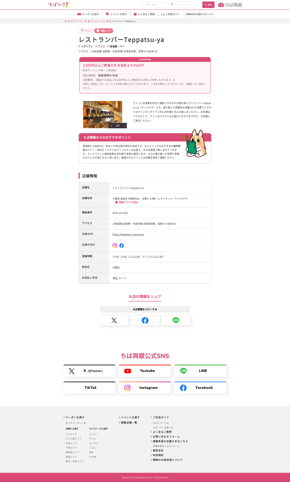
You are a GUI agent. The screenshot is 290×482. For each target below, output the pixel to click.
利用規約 (158, 455)
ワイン (101, 46)
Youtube (147, 371)
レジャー (93, 434)
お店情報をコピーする (145, 309)
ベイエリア (71, 434)
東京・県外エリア (75, 461)
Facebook (204, 388)
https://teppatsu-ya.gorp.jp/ (128, 234)
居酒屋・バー (117, 46)
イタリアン (87, 46)
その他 (92, 457)
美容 (91, 452)
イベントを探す (130, 417)
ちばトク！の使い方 (163, 427)
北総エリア (71, 443)
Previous (111, 126)
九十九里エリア (74, 439)
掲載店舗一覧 (129, 422)
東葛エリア (71, 457)
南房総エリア (72, 452)
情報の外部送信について (168, 460)
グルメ (92, 439)
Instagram (148, 388)
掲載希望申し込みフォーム (166, 446)
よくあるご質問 (162, 432)
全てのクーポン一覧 (76, 423)
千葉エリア (71, 448)
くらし (92, 448)
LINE (203, 371)
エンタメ (93, 443)
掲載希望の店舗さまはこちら (199, 14)
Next (124, 126)
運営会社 (158, 450)
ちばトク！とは (161, 423)
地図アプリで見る (128, 202)
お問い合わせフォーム (166, 436)
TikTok (90, 388)
